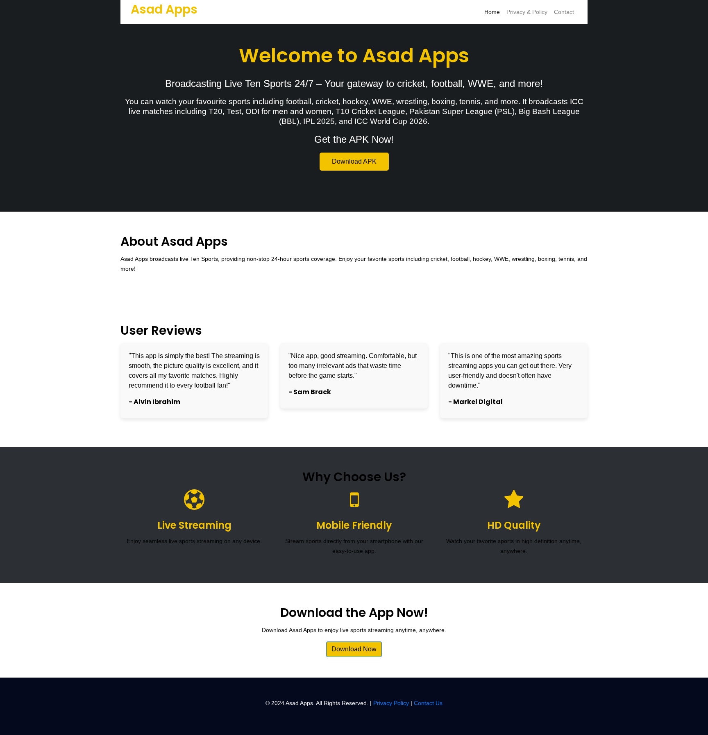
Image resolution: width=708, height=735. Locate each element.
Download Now (354, 649)
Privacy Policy (391, 703)
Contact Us (428, 703)
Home (492, 12)
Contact (564, 12)
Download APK (354, 161)
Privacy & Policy (526, 12)
